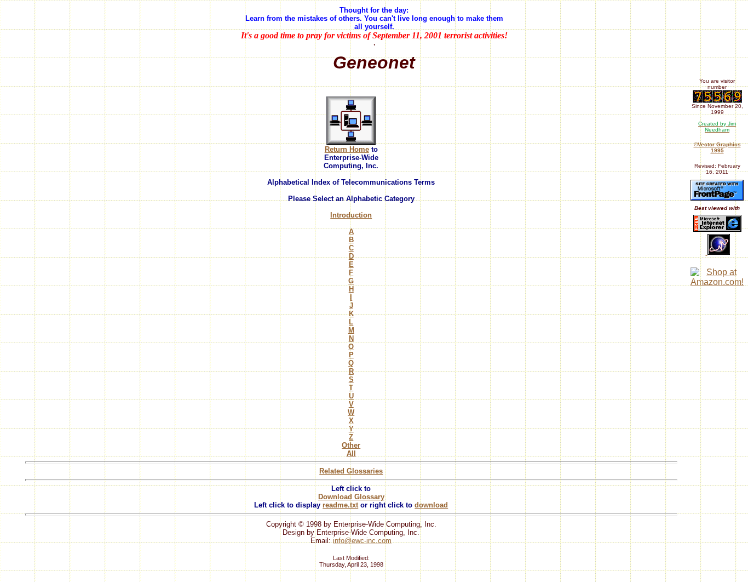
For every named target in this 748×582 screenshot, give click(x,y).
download (431, 505)
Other (351, 445)
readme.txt (340, 505)
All (351, 453)
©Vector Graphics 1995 (717, 147)
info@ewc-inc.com (362, 541)
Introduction (351, 215)
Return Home (347, 149)
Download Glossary (351, 497)
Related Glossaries (351, 471)
